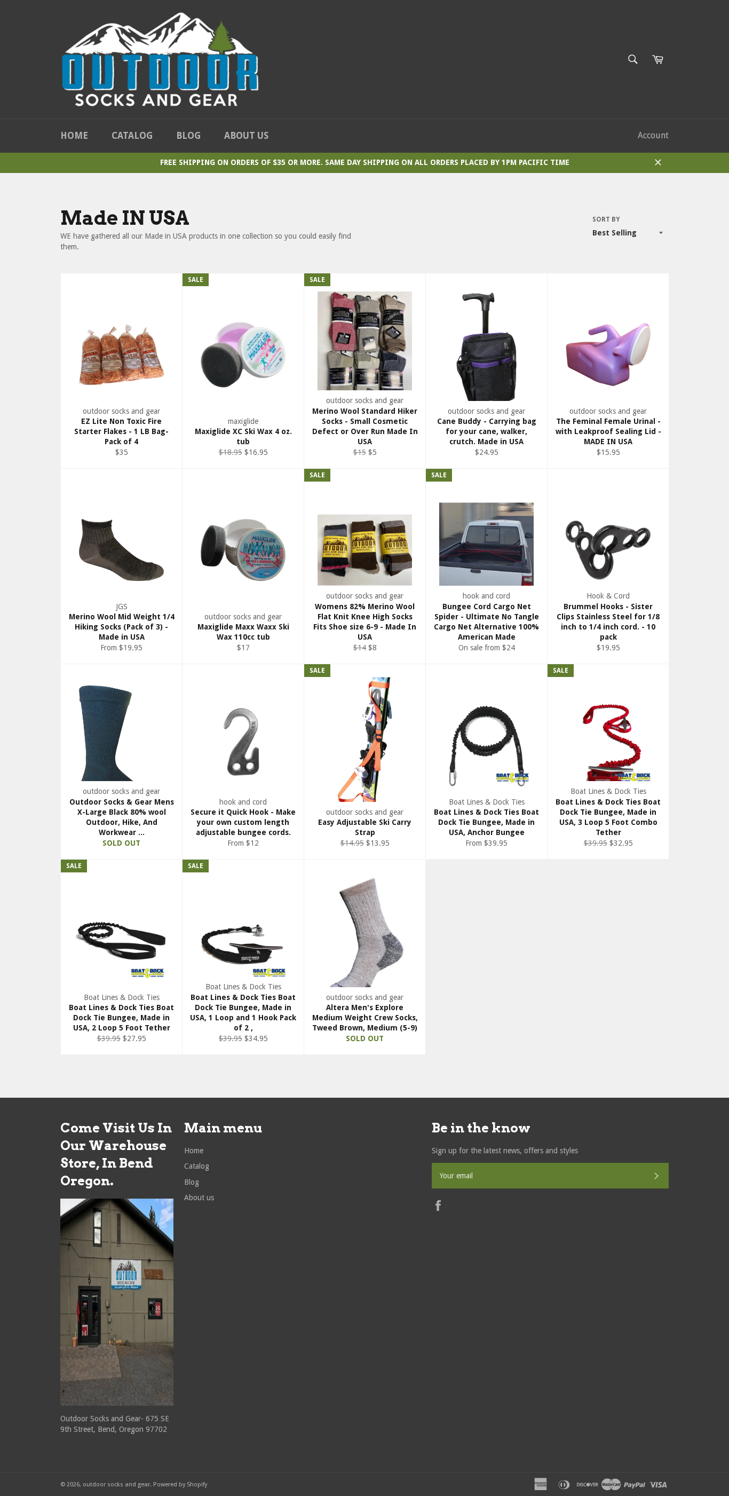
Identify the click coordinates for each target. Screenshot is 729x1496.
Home (74, 135)
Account (653, 135)
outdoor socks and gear (116, 1484)
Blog (188, 135)
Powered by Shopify (180, 1484)
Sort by (606, 219)
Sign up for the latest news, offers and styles (505, 1150)
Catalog (132, 135)
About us (246, 135)
